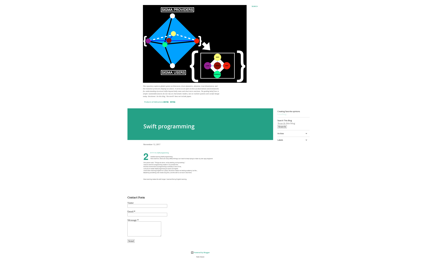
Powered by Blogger (202, 252)
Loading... (282, 114)
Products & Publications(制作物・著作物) (159, 102)
